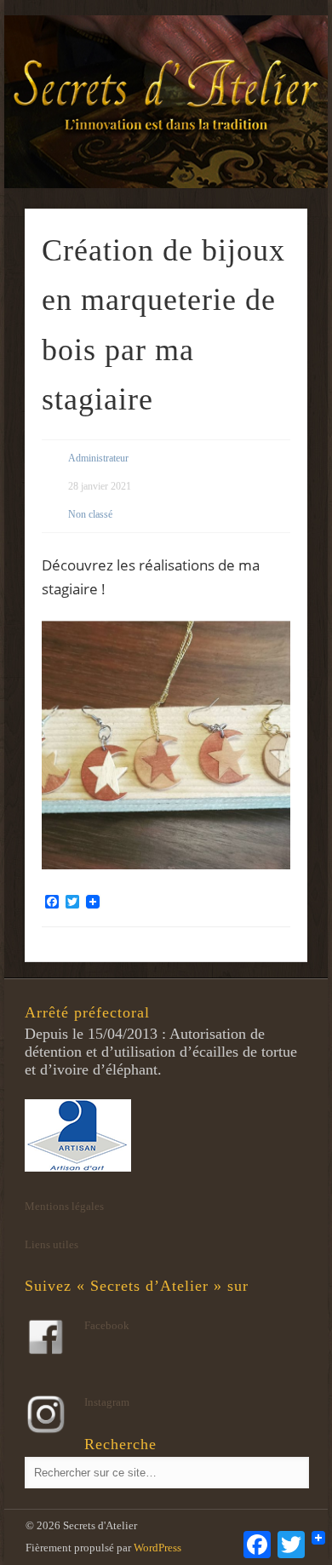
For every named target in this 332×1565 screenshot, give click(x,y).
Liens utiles (51, 1244)
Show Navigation (266, 152)
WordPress (157, 1547)
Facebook (106, 1325)
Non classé (90, 514)
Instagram (106, 1402)
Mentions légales (64, 1206)
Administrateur (98, 458)
